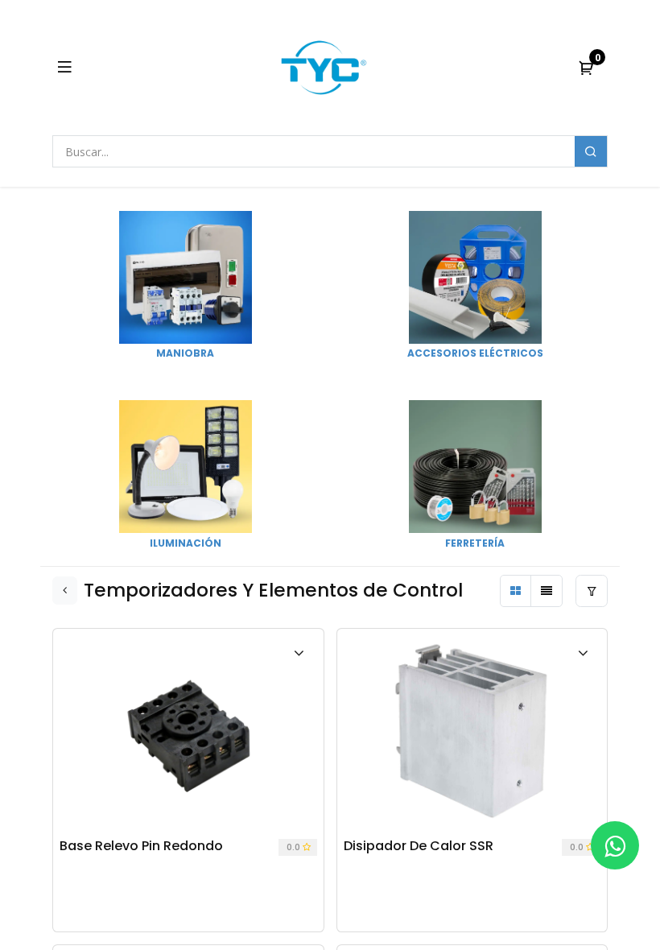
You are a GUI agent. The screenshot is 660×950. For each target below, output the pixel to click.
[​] (615, 845)
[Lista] (546, 591)
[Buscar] (591, 151)
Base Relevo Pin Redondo (141, 846)
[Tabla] (516, 591)
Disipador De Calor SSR (418, 846)
